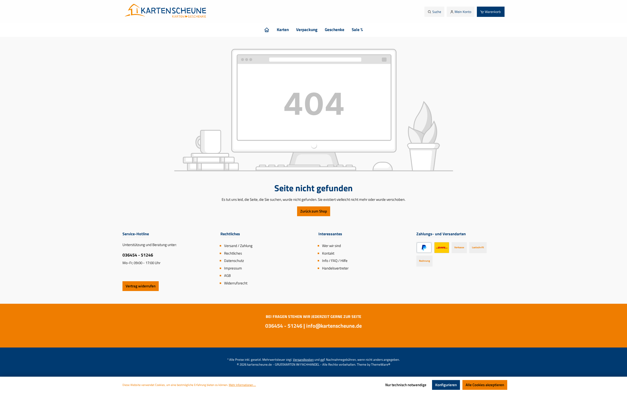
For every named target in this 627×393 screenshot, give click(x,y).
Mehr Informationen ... (242, 385)
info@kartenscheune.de (334, 326)
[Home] (266, 29)
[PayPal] (424, 247)
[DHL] (441, 247)
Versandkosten (303, 359)
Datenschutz (234, 260)
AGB (227, 275)
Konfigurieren (446, 385)
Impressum (233, 268)
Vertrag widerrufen (141, 286)
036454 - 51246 (137, 255)
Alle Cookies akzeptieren (485, 385)
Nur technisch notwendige (405, 385)
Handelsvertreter (335, 268)
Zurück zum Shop (313, 211)
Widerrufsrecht (235, 283)
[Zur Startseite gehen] (166, 11)
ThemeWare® (380, 364)
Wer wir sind (331, 245)
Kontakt (328, 253)
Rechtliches (233, 253)
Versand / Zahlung (238, 245)
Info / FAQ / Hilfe (335, 260)
